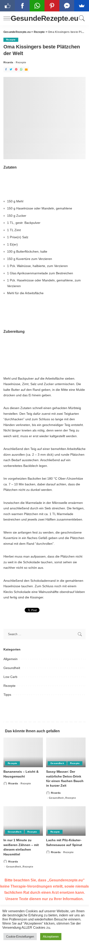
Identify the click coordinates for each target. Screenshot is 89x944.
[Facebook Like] (7, 5)
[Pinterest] (16, 69)
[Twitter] (10, 69)
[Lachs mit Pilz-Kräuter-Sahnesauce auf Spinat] (66, 821)
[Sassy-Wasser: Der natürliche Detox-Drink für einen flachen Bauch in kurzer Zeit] (66, 752)
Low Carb (10, 677)
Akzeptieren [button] (51, 936)
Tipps (7, 694)
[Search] (81, 18)
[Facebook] (5, 69)
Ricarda (8, 62)
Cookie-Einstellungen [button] (20, 936)
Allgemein (10, 659)
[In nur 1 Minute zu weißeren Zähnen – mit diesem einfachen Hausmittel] (23, 821)
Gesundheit (11, 668)
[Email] (26, 69)
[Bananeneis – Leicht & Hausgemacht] (23, 752)
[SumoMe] (81, 5)
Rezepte (11, 39)
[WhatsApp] (21, 69)
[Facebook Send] (66, 5)
